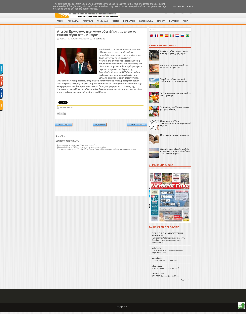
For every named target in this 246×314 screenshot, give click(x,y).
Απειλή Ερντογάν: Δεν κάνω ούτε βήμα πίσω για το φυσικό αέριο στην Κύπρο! (96, 33)
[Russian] (183, 36)
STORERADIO (158, 274)
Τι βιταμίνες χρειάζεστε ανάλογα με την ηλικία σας (174, 108)
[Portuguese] (188, 36)
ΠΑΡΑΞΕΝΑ (174, 21)
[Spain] (167, 36)
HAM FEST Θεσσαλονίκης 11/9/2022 (166, 276)
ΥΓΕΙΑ (185, 21)
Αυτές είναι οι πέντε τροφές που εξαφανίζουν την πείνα (174, 66)
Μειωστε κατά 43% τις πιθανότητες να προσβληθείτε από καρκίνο (175, 123)
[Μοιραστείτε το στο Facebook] (64, 113)
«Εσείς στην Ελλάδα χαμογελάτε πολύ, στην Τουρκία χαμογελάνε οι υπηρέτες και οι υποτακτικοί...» (168, 240)
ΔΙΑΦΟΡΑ (161, 21)
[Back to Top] (241, 306)
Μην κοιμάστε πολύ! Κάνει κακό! (174, 135)
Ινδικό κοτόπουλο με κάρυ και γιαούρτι (166, 268)
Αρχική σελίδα (99, 125)
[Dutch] (177, 36)
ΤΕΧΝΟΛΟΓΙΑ (73, 21)
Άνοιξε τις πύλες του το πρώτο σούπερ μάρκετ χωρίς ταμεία (174, 52)
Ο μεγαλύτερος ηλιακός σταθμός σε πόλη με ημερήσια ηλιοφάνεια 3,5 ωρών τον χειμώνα (175, 151)
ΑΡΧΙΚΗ (60, 21)
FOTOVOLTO (88, 21)
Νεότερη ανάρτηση (64, 125)
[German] (162, 36)
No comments (99, 39)
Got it (190, 6)
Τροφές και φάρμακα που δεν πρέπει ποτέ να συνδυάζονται (173, 80)
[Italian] (172, 36)
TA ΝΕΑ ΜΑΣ (102, 21)
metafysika (156, 248)
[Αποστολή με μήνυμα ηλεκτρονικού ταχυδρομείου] (58, 113)
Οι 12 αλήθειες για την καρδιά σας (164, 260)
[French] (157, 36)
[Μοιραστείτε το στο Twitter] (61, 113)
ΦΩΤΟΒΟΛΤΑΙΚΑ (146, 21)
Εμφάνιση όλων (186, 280)
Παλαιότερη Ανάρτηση (136, 125)
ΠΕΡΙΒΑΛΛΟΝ (129, 21)
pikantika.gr (157, 266)
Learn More (178, 6)
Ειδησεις (70, 107)
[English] (152, 36)
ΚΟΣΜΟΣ (115, 21)
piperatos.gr (157, 258)
